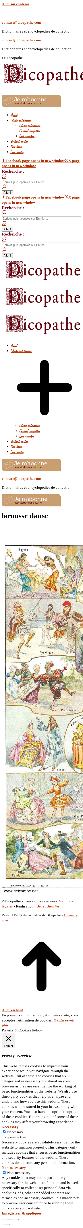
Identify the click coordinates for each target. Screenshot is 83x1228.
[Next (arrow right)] (8, 1224)
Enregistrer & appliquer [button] (22, 1213)
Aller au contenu (15, 4)
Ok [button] (56, 1020)
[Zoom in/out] (17, 1219)
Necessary (15, 1132)
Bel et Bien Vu (48, 906)
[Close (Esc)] (3, 1219)
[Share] (8, 1219)
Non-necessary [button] (14, 1168)
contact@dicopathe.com (21, 22)
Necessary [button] (10, 1127)
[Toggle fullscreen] (12, 1219)
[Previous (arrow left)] (3, 1224)
